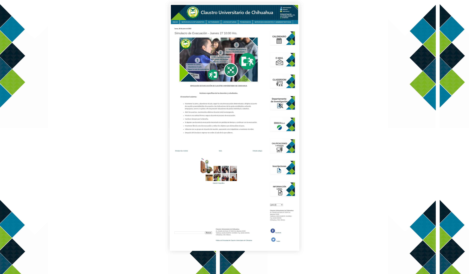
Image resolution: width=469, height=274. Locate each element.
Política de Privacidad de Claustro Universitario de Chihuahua (234, 240)
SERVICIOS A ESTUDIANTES (192, 22)
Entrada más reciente (181, 151)
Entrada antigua (257, 151)
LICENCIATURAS (229, 22)
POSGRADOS (245, 22)
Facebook (278, 232)
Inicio (220, 151)
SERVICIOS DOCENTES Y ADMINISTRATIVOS (273, 22)
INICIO (175, 22)
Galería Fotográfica (218, 183)
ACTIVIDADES (213, 22)
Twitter (278, 241)
